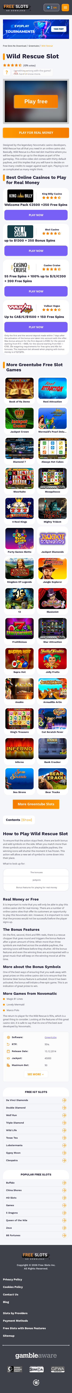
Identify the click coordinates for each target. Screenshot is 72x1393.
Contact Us (10, 1294)
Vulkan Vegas (52, 306)
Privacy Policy (12, 1279)
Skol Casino (52, 229)
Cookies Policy (13, 1287)
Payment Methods (15, 1320)
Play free (36, 101)
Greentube (50, 1037)
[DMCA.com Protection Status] (37, 1369)
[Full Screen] (25, 72)
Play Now (36, 215)
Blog (6, 1302)
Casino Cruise (52, 265)
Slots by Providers (15, 1313)
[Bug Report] (16, 72)
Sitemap (8, 1335)
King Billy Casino (52, 193)
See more (34, 1074)
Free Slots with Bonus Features (24, 1328)
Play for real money (36, 133)
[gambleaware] (36, 1356)
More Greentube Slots (36, 804)
